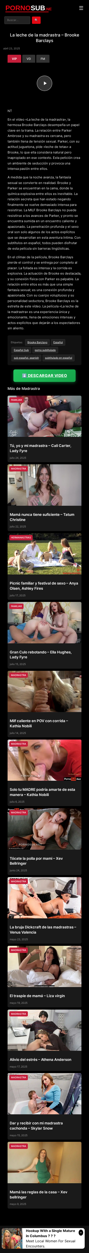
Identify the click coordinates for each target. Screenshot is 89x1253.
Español (58, 342)
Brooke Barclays (37, 342)
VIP (14, 59)
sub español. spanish (26, 357)
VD (29, 59)
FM (43, 59)
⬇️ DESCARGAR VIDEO (44, 375)
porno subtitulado (45, 350)
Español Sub (21, 350)
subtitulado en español (58, 357)
